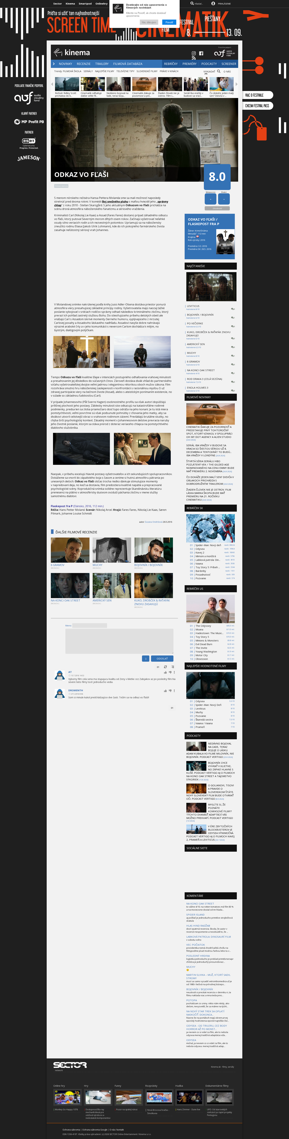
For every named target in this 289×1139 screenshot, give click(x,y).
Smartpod (85, 3)
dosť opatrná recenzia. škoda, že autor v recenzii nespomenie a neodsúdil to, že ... (207, 930)
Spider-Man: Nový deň (208, 545)
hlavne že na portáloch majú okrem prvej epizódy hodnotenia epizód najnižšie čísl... (207, 1019)
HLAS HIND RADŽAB (198, 925)
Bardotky (201, 571)
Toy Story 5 (202, 636)
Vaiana (199, 563)
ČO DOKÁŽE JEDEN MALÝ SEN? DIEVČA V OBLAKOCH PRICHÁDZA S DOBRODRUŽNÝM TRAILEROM (210, 480)
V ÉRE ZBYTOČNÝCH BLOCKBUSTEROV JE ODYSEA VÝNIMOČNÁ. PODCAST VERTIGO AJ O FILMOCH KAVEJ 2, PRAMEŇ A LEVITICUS (210, 833)
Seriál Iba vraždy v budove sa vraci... (193, 94)
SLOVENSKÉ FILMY (147, 71)
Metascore (210, 192)
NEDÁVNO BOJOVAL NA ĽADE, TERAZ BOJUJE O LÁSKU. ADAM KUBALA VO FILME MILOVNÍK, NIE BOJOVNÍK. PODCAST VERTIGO (210, 750)
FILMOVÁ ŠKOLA (72, 71)
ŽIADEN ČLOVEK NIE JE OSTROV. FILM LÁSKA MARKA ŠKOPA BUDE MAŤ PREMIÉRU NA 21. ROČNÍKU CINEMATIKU (208, 494)
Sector (57, 3)
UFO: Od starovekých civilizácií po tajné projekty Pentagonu (219, 1112)
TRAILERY (102, 64)
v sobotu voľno (193, 939)
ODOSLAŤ (162, 658)
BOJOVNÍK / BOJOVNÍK (148, 565)
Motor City (202, 655)
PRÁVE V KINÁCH (169, 71)
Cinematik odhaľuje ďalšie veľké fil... (91, 94)
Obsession (202, 658)
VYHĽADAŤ (209, 71)
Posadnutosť (203, 574)
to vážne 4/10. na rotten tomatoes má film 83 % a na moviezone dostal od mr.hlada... (209, 908)
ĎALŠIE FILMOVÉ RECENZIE (76, 532)
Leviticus (201, 708)
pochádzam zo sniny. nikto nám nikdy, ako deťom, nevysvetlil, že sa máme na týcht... (207, 1005)
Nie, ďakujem (149, 22)
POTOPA (191, 1000)
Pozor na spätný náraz (126, 1109)
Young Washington (206, 651)
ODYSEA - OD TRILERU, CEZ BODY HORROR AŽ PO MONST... (206, 1027)
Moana (199, 629)
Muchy (199, 712)
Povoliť (169, 22)
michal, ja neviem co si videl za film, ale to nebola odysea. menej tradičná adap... (207, 1045)
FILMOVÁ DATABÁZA (127, 64)
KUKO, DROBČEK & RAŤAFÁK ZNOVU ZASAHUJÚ (152, 602)
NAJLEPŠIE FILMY (104, 71)
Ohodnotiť (217, 208)
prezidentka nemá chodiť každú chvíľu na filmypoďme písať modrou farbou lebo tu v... (208, 949)
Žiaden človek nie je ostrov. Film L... (168, 94)
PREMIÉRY (189, 64)
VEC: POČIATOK (195, 944)
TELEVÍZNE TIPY (125, 71)
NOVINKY (65, 64)
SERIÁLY (88, 71)
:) (145, 658)
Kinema (70, 3)
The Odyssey (203, 625)
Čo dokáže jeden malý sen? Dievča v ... (222, 94)
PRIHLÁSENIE (224, 3)
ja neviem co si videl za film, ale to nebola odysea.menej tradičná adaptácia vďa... (207, 1034)
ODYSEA (191, 1040)
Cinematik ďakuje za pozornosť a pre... (143, 94)
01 (158, 667)
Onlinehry (101, 3)
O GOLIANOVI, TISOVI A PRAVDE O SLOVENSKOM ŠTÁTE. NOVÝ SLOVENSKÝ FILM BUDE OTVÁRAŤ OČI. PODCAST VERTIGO (210, 792)
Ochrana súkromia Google (94, 1129)
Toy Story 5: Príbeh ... (208, 567)
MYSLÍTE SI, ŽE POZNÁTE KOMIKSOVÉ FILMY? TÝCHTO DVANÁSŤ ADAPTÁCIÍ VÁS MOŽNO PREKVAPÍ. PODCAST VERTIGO (209, 811)
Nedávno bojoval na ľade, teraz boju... (117, 94)
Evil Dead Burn (204, 644)
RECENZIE (83, 64)
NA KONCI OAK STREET (65, 600)
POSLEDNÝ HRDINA (198, 955)
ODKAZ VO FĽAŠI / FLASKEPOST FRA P (203, 221)
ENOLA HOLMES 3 (197, 387)
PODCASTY (209, 64)
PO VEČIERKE (195, 323)
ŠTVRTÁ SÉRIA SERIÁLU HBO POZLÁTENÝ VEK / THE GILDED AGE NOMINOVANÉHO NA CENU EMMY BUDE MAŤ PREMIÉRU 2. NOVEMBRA (210, 466)
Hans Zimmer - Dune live (188, 1109)
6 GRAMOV (57, 565)
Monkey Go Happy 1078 (66, 1109)
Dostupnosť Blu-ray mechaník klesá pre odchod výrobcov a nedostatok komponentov (98, 1113)
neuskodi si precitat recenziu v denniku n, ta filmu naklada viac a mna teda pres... (208, 994)
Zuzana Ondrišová (153, 521)
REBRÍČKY (171, 64)
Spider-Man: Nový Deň (208, 704)
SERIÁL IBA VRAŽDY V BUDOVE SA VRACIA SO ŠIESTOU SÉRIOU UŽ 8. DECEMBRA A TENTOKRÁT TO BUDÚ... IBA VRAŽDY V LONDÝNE (208, 450)
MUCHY (97, 565)
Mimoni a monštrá (206, 556)
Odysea (200, 548)
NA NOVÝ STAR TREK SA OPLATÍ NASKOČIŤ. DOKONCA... (205, 1013)
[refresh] (165, 667)
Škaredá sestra (204, 719)
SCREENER (229, 64)
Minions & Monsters (207, 640)
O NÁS (227, 71)
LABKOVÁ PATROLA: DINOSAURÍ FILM (208, 936)
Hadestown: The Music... (209, 633)
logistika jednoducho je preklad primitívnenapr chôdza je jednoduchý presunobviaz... (209, 960)
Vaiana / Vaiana (204, 723)
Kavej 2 (200, 552)
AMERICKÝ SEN (102, 600)
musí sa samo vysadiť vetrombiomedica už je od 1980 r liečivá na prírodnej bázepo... (209, 983)
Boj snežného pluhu (115, 201)
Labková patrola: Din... (208, 559)
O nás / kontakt (117, 1129)
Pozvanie (201, 578)
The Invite (201, 647)
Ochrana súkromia (71, 1129)
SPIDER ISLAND (195, 914)
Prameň (200, 727)
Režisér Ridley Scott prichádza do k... (65, 94)
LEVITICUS (193, 306)
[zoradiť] (172, 667)
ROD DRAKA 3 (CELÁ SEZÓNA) (204, 379)
